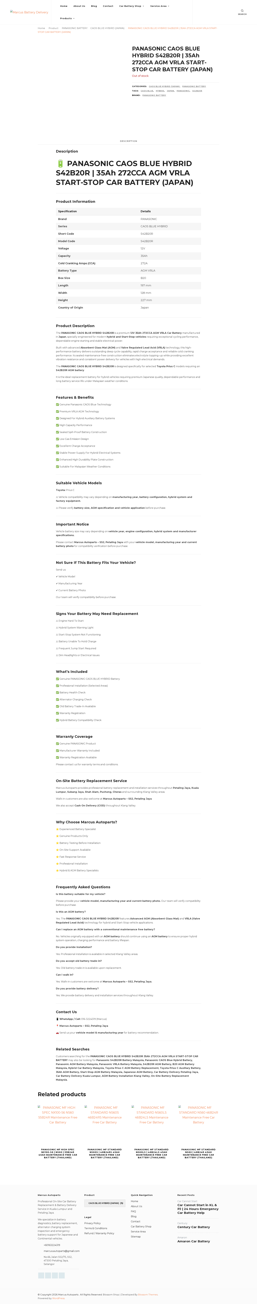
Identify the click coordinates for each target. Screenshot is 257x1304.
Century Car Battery (193, 1227)
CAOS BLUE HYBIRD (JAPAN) (164, 86)
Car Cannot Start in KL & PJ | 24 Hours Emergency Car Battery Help (197, 1209)
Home (64, 6)
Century (182, 1223)
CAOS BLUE (147, 91)
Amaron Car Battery (193, 1241)
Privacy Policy (92, 1223)
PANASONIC (183, 91)
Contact (108, 6)
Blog (94, 6)
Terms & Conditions (95, 1228)
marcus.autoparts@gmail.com (62, 1251)
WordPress (58, 1298)
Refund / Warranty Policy (99, 1233)
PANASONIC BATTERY (194, 86)
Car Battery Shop (130, 6)
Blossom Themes (148, 1294)
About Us (79, 6)
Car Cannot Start (187, 1201)
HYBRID (160, 91)
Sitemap (136, 1236)
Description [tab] (128, 141)
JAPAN (170, 91)
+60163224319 (52, 1245)
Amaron (182, 1237)
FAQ (133, 1211)
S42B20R (197, 91)
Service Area (158, 6)
